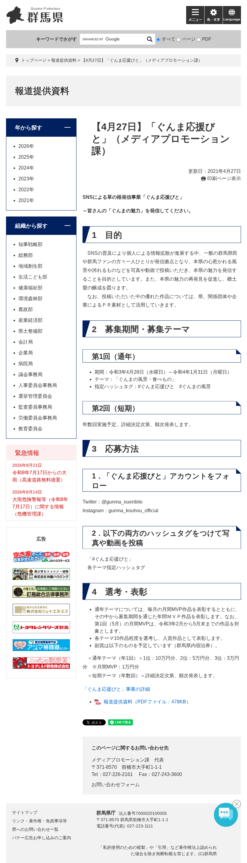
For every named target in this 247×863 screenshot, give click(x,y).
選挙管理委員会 (35, 396)
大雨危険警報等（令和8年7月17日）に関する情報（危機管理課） (40, 506)
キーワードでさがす (56, 39)
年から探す (28, 128)
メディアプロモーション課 (120, 759)
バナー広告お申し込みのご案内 (41, 837)
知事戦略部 (30, 244)
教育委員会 (30, 428)
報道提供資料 (64, 60)
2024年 (26, 167)
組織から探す (31, 226)
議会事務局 (30, 374)
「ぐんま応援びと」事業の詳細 (116, 689)
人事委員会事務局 (37, 385)
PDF (206, 39)
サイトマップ (24, 812)
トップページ (33, 60)
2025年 (26, 157)
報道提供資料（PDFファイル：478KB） (147, 701)
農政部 (25, 309)
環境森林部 (30, 298)
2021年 (26, 200)
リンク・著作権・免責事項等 (39, 820)
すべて (168, 39)
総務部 (25, 255)
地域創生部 (30, 266)
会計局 (25, 341)
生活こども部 (32, 276)
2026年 (26, 146)
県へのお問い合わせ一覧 (35, 829)
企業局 (25, 352)
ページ (188, 39)
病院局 (25, 363)
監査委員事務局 (35, 407)
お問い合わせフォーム (116, 784)
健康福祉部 (30, 287)
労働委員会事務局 (37, 417)
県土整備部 (30, 331)
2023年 (26, 178)
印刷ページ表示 (224, 178)
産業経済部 (30, 320)
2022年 (26, 189)
